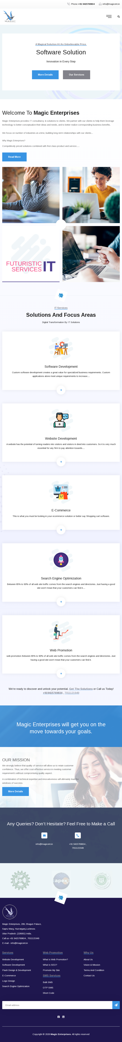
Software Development (61, 366)
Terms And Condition (94, 970)
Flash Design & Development (16, 970)
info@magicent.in (111, 4)
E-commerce (61, 510)
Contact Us (89, 975)
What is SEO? (50, 965)
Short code (48, 993)
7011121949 (72, 692)
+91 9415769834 (77, 844)
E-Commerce (9, 975)
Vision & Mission (92, 965)
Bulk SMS (48, 982)
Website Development (61, 438)
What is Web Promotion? (55, 959)
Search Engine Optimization (61, 578)
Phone (82, 4)
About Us (88, 959)
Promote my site (51, 970)
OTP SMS (48, 987)
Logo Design (8, 981)
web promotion (61, 650)
